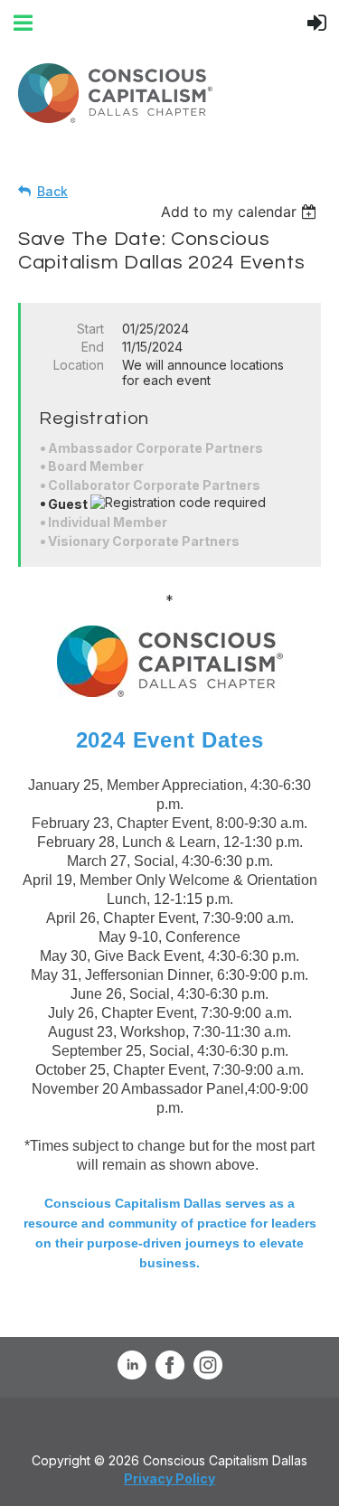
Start (90, 328)
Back (52, 191)
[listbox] (241, 211)
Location (78, 364)
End (92, 346)
